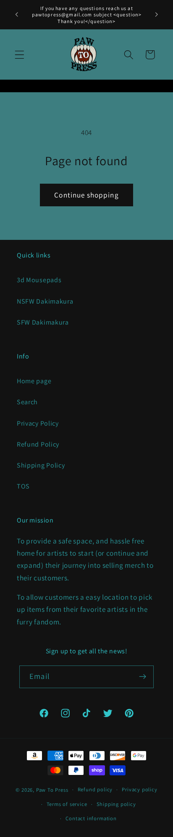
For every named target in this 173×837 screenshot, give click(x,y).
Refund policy (95, 789)
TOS (23, 486)
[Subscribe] (142, 676)
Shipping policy (116, 804)
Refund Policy (38, 444)
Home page (34, 381)
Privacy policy (139, 789)
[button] (19, 54)
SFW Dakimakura (43, 322)
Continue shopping (86, 195)
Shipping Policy (41, 465)
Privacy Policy (38, 423)
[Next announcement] (156, 14)
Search (27, 402)
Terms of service (67, 804)
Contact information (91, 818)
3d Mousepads (39, 280)
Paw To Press (52, 789)
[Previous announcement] (16, 14)
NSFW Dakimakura (45, 301)
